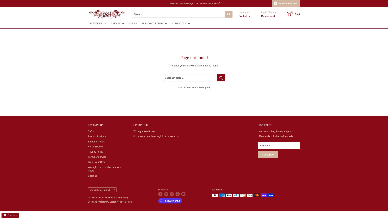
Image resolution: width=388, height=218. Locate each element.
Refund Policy (95, 146)
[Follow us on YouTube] (183, 194)
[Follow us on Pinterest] (178, 194)
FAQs (91, 131)
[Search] (228, 14)
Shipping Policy (96, 141)
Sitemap (92, 175)
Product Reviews (97, 136)
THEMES (115, 23)
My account (268, 16)
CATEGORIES (95, 23)
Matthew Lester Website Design (116, 201)
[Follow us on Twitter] (166, 194)
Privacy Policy (95, 151)
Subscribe (268, 154)
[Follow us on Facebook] (160, 194)
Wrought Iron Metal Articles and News (105, 168)
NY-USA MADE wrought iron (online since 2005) (195, 3)
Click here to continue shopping (194, 87)
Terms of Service (97, 156)
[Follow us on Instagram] (172, 194)
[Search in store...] (221, 77)
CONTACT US (179, 23)
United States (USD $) (100, 190)
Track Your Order (97, 161)
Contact (11, 215)
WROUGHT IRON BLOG (154, 23)
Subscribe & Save (288, 3)
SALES (133, 23)
